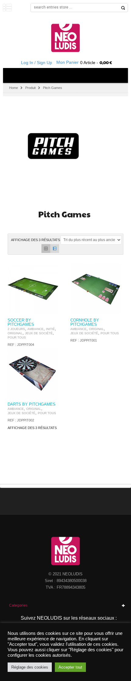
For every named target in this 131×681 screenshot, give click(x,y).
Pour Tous (17, 337)
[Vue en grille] (45, 248)
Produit (30, 88)
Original (15, 333)
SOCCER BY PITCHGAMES (21, 322)
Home (13, 88)
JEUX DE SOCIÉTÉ (39, 333)
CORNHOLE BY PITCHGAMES (84, 322)
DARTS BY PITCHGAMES (31, 404)
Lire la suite (50, 308)
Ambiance (35, 329)
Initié (50, 329)
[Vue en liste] (54, 248)
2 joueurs (16, 329)
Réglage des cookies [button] (29, 667)
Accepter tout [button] (70, 667)
